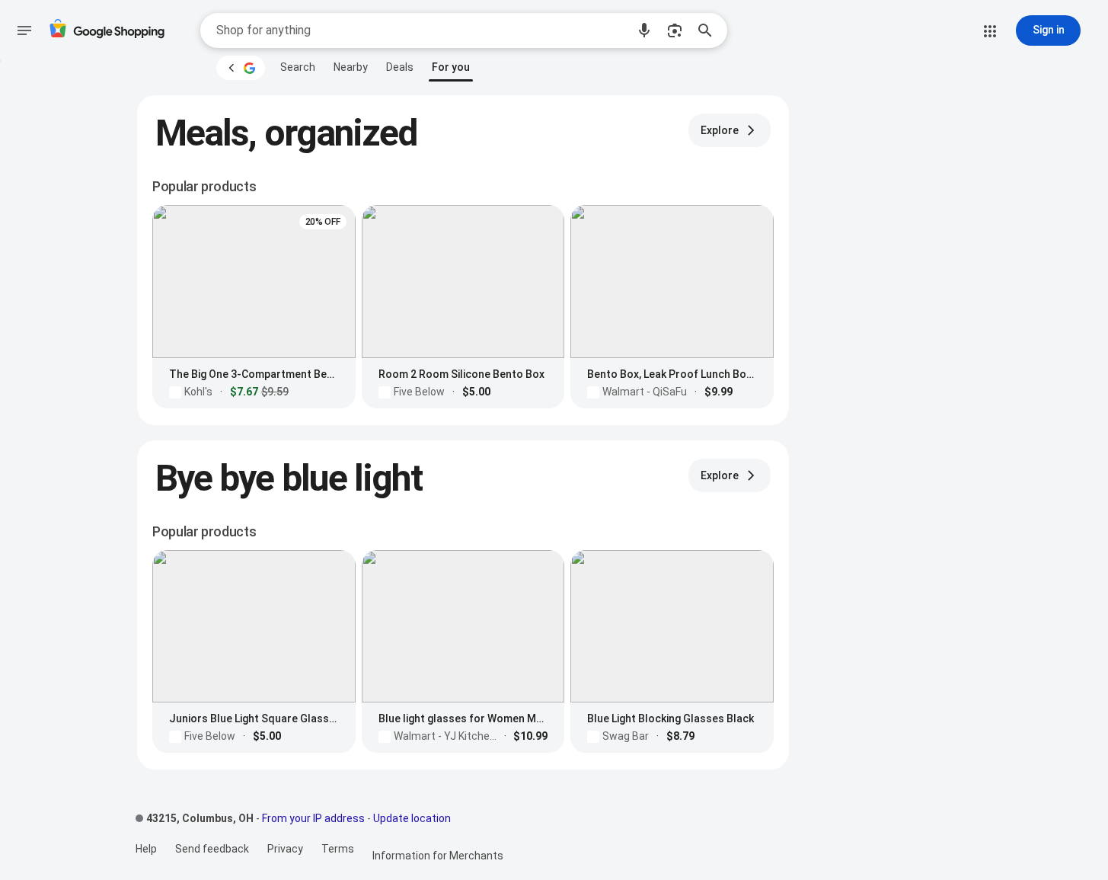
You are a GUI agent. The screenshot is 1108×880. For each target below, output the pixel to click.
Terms (337, 849)
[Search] (709, 30)
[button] (644, 30)
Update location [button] (412, 818)
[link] (297, 67)
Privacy (285, 849)
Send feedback (212, 849)
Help (146, 849)
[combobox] (421, 30)
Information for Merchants (437, 856)
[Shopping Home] (106, 31)
